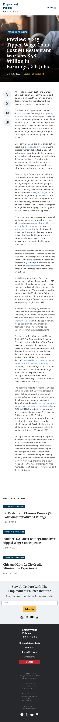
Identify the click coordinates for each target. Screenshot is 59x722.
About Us (29, 647)
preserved (19, 210)
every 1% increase (23, 320)
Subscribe (29, 609)
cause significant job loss (40, 192)
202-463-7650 (29, 688)
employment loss (43, 223)
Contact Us (29, 656)
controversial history (35, 146)
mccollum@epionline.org (29, 686)
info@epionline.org (29, 709)
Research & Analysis (29, 643)
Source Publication (33, 74)
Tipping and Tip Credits (17, 32)
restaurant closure (23, 229)
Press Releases (29, 652)
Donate (29, 8)
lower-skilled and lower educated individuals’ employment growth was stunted (34, 363)
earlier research (33, 265)
